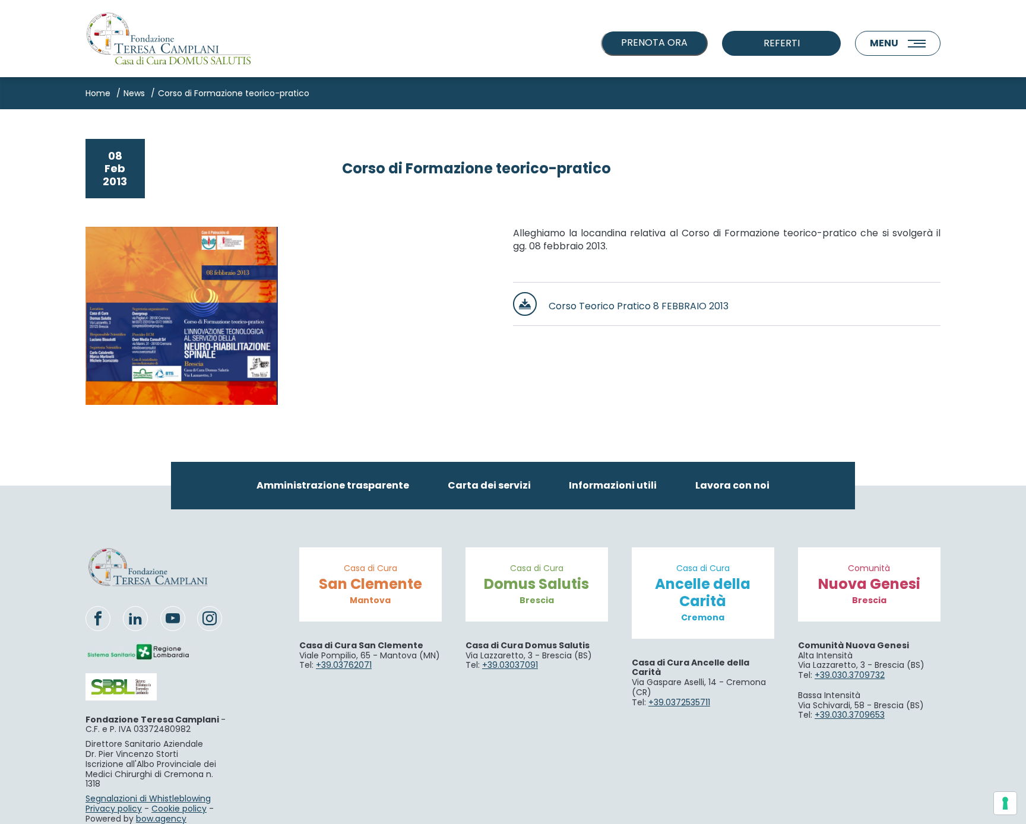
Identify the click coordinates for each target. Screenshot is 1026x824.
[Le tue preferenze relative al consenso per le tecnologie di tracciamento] (1005, 803)
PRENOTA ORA (654, 42)
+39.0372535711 (679, 702)
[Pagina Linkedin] (135, 618)
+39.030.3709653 (850, 715)
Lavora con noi (732, 485)
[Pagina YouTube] (172, 618)
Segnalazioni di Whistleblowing (148, 798)
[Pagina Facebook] (98, 618)
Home (98, 93)
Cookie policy (179, 809)
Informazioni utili (613, 485)
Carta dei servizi (489, 485)
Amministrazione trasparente (332, 485)
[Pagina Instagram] (209, 618)
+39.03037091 (510, 665)
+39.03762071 (344, 665)
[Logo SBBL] (139, 686)
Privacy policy (114, 809)
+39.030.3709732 (850, 675)
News (134, 93)
